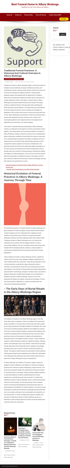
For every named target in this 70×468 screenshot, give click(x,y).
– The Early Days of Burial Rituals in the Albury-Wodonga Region (22, 169)
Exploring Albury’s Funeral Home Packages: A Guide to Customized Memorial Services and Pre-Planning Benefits (10, 442)
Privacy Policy (28, 15)
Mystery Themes (21, 466)
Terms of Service (41, 15)
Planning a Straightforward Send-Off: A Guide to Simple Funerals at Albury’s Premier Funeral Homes (24, 432)
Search (55, 28)
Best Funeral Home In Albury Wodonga (35, 4)
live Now (63, 19)
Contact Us (18, 15)
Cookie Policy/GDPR (55, 15)
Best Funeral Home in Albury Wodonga (14, 79)
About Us (9, 15)
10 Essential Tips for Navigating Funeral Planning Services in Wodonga (38, 436)
